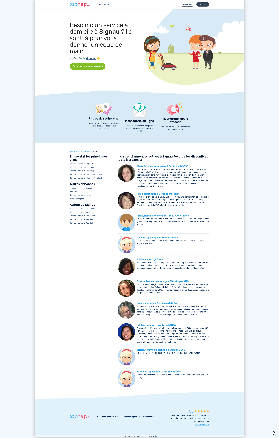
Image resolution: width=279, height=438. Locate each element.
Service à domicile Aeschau (81, 219)
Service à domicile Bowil (80, 212)
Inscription (203, 4)
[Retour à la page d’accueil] (81, 4)
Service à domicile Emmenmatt (82, 216)
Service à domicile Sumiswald (82, 167)
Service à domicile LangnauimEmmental (86, 174)
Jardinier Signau (76, 191)
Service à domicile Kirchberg (82, 171)
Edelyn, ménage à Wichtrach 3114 (156, 325)
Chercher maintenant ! (90, 66)
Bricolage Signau (77, 199)
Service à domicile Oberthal (81, 223)
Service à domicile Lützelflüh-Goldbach (86, 178)
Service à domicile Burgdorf (81, 164)
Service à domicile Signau (80, 195)
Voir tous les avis (202, 425)
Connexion (187, 4)
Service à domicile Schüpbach (82, 208)
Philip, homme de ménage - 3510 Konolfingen (163, 215)
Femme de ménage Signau (81, 188)
